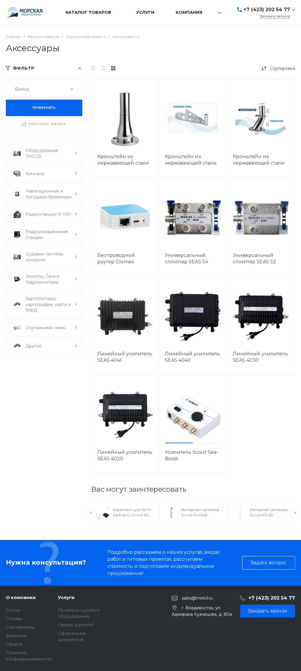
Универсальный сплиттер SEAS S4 (186, 258)
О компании (21, 597)
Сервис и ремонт (76, 625)
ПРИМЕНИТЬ (44, 108)
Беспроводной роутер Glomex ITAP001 (116, 261)
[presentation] (91, 513)
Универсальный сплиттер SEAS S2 (254, 258)
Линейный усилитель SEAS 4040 (192, 357)
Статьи (13, 610)
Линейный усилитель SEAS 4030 (260, 357)
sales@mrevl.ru (197, 597)
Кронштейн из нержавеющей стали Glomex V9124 (123, 163)
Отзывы (14, 618)
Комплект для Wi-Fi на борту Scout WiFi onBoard (132, 515)
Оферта (14, 644)
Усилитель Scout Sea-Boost (191, 455)
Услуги (66, 597)
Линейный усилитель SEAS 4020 (124, 455)
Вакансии (16, 635)
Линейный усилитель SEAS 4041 (124, 357)
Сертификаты (20, 627)
